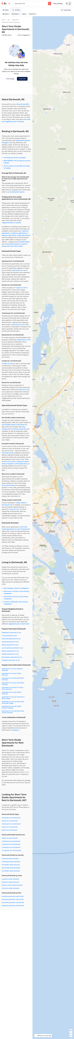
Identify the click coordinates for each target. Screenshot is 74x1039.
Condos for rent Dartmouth (10, 821)
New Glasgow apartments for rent (12, 657)
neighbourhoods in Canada (11, 223)
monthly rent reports (17, 192)
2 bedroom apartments (19, 233)
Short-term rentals (8, 485)
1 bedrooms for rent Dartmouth (11, 841)
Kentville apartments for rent (10, 641)
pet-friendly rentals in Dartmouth (13, 425)
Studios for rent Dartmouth (10, 838)
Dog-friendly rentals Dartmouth (11, 868)
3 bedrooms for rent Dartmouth (11, 847)
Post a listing (57, 3)
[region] (53, 527)
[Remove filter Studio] (26, 14)
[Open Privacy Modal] (9, 3)
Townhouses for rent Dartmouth (11, 824)
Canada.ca (15, 730)
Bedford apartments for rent (10, 645)
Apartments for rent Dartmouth (11, 817)
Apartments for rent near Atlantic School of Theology (11, 707)
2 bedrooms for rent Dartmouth (11, 844)
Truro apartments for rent (9, 635)
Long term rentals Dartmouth (10, 879)
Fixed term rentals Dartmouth (10, 888)
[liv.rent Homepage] (4, 3)
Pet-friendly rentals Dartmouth (11, 864)
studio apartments (23, 235)
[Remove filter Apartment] (9, 14)
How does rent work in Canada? (15, 157)
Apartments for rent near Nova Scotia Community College (13, 702)
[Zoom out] (71, 1033)
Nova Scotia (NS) (23, 104)
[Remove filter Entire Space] (19, 14)
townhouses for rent (18, 324)
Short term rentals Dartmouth (10, 882)
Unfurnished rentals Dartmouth (11, 861)
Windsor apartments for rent (10, 651)
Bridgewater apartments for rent (11, 632)
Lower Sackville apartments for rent (12, 648)
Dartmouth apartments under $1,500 (13, 899)
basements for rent (24, 340)
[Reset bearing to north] (71, 1036)
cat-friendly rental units (18, 429)
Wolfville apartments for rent (10, 654)
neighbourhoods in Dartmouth (18, 624)
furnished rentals (24, 242)
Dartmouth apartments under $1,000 (13, 896)
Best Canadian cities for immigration (16, 588)
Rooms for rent (24, 389)
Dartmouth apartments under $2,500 (13, 905)
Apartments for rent (19, 270)
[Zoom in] (71, 1030)
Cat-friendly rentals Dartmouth (11, 871)
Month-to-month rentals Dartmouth (12, 885)
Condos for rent (7, 363)
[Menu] (68, 3)
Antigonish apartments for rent (11, 660)
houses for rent (20, 288)
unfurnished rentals (11, 244)
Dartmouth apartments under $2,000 (13, 902)
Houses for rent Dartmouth (10, 827)
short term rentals (16, 246)
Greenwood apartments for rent (11, 638)
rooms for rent (14, 509)
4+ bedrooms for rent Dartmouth (11, 850)
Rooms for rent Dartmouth (9, 830)
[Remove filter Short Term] (36, 14)
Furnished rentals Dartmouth (10, 858)
